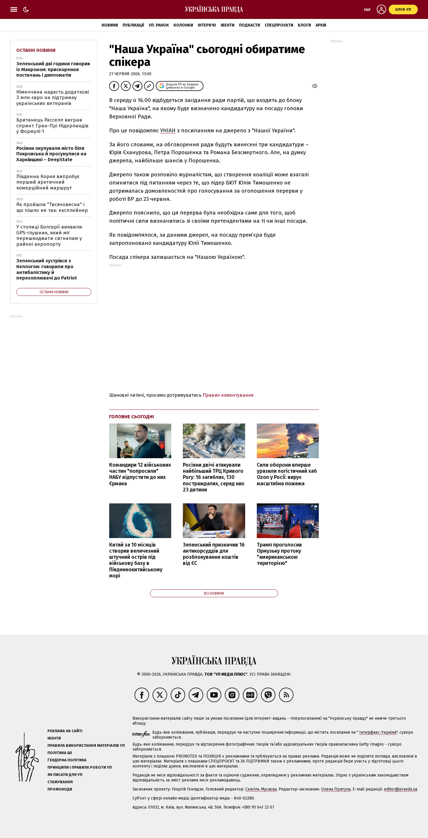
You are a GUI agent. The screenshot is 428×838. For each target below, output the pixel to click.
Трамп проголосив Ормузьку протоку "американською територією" (279, 554)
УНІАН (168, 130)
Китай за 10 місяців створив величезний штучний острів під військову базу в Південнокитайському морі (135, 560)
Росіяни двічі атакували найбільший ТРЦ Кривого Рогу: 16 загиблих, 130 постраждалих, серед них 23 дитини (213, 477)
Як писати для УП (64, 774)
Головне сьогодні (131, 416)
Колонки (183, 25)
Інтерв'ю (207, 25)
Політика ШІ (59, 753)
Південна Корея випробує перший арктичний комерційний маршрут (47, 182)
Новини (110, 25)
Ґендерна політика (66, 760)
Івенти (227, 25)
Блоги (304, 25)
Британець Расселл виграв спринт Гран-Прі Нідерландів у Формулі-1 (52, 125)
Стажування (60, 782)
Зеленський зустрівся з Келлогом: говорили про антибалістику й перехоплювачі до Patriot (46, 269)
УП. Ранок (159, 25)
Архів (321, 25)
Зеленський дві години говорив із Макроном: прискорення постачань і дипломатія (53, 69)
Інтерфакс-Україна (377, 732)
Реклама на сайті (64, 731)
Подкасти (249, 25)
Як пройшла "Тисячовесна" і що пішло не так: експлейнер (52, 207)
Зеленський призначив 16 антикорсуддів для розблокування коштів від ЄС (214, 554)
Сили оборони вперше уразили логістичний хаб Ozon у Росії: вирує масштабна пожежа (287, 474)
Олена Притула (336, 789)
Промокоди (59, 789)
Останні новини (36, 50)
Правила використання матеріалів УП (86, 745)
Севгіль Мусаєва (261, 789)
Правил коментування (228, 395)
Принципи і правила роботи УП (79, 767)
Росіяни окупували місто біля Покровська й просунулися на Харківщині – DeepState (51, 154)
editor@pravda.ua (400, 789)
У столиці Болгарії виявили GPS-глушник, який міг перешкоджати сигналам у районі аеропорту (49, 235)
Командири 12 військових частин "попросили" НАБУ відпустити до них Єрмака (140, 474)
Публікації (133, 25)
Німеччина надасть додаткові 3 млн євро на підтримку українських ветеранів (52, 97)
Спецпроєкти (279, 25)
